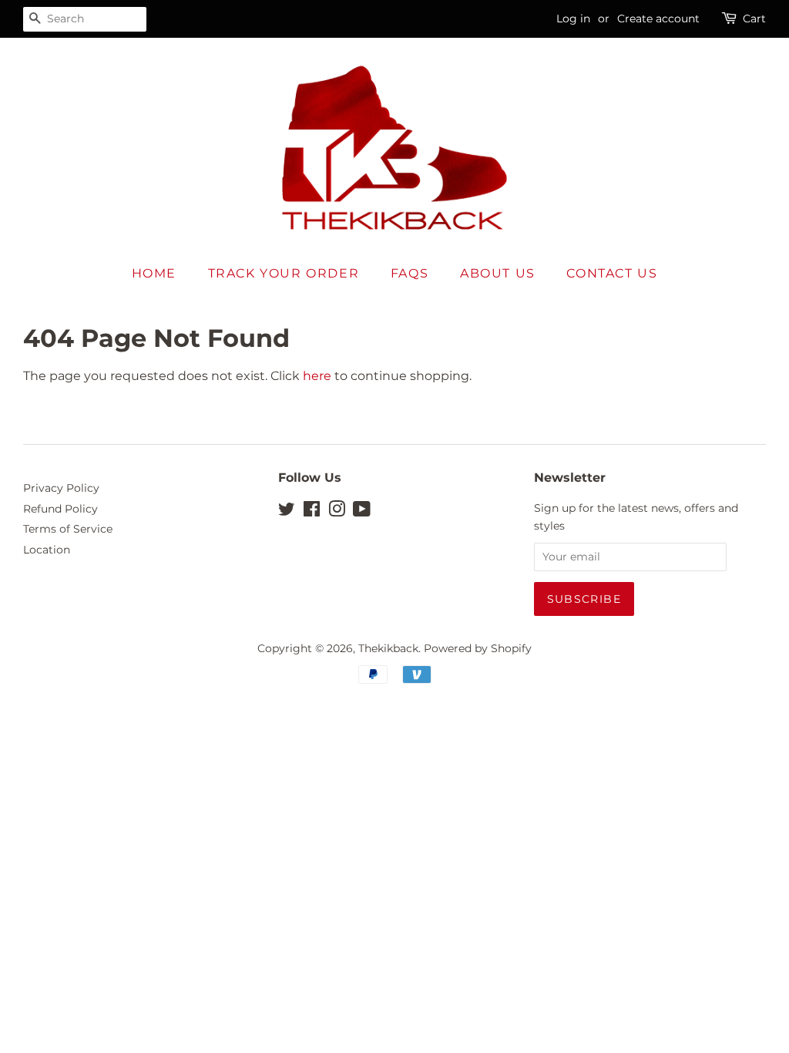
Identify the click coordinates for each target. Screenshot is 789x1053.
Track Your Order (284, 273)
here (317, 375)
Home (154, 273)
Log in (573, 18)
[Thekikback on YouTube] (362, 512)
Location (46, 549)
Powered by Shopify (478, 648)
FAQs (409, 273)
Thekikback (388, 648)
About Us (498, 273)
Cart (754, 18)
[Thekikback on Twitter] (286, 512)
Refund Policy (60, 509)
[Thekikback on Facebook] (312, 512)
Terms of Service (67, 529)
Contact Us (611, 273)
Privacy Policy (61, 488)
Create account (658, 18)
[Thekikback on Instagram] (336, 512)
